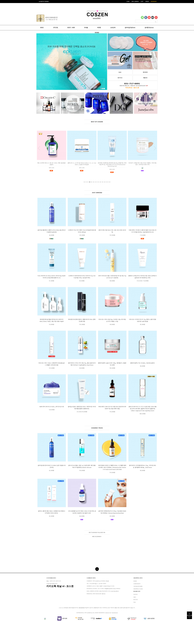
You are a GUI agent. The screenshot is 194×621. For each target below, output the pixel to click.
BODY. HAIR (71, 27)
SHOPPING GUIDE (138, 588)
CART (142, 1)
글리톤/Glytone (149, 27)
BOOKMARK (154, 1)
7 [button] (95, 181)
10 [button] (100, 181)
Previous (40, 18)
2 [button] (86, 181)
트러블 (86, 27)
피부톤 (99, 27)
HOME (135, 581)
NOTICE (120, 77)
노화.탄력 (112, 27)
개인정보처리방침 (137, 586)
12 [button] (104, 181)
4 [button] (89, 181)
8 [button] (97, 181)
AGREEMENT (136, 583)
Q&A (120, 72)
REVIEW (145, 72)
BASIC (42, 27)
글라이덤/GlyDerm (130, 27)
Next (54, 18)
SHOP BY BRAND (44, 1)
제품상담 (145, 77)
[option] (47, 18)
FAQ (134, 602)
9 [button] (98, 181)
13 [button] (106, 181)
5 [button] (91, 181)
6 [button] (93, 181)
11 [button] (102, 181)
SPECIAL (55, 27)
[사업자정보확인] (114, 591)
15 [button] (109, 181)
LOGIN (127, 1)
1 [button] (84, 181)
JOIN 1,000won (135, 1)
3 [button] (87, 181)
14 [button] (107, 181)
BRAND (97, 32)
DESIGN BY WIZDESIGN (111, 612)
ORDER (147, 1)
